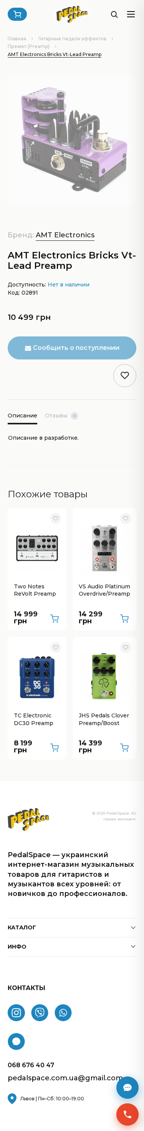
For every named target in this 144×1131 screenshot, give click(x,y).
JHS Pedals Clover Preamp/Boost (104, 719)
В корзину (54, 618)
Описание (22, 415)
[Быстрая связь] (127, 1114)
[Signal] (16, 1041)
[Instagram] (16, 1012)
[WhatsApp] (63, 1012)
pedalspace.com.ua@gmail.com (65, 1078)
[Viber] (39, 1012)
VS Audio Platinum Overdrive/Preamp (104, 590)
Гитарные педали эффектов (72, 38)
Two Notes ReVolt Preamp (35, 590)
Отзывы (60, 415)
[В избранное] (55, 518)
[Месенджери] (127, 1087)
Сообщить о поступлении (76, 347)
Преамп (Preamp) (29, 46)
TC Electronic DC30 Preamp (33, 719)
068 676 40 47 (31, 1065)
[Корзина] (17, 14)
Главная (17, 38)
